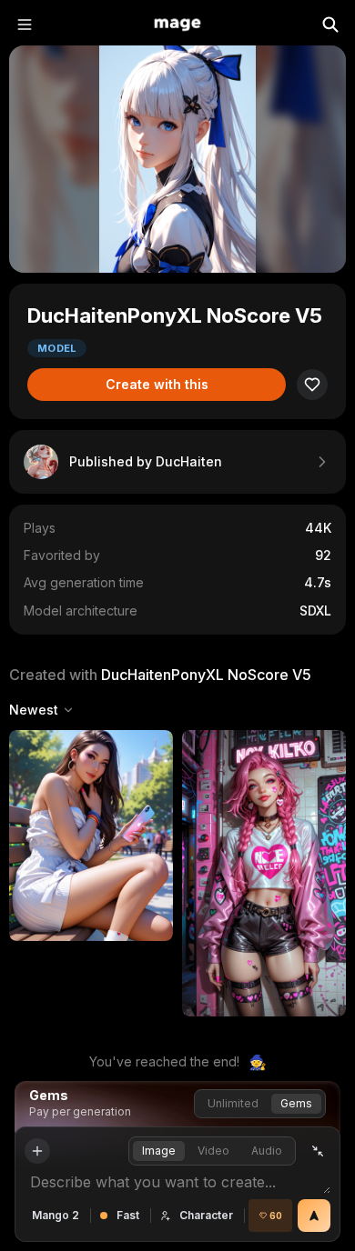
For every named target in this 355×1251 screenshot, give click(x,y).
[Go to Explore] (177, 24)
